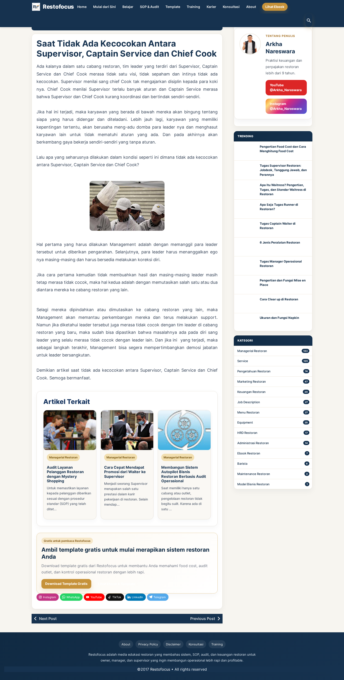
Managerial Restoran (252, 351)
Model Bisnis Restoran (253, 484)
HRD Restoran (247, 433)
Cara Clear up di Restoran (279, 299)
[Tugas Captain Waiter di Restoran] (247, 227)
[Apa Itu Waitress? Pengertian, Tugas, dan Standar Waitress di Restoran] (247, 189)
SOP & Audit (149, 7)
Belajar (127, 7)
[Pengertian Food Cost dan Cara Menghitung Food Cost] (247, 151)
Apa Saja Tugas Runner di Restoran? (279, 207)
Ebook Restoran (248, 453)
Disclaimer (173, 644)
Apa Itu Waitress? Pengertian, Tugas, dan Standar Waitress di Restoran (283, 189)
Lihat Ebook (274, 7)
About (251, 7)
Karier (211, 7)
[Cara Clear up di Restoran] (247, 303)
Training (193, 7)
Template (172, 7)
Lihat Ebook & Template (116, 584)
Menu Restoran (248, 412)
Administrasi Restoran (253, 443)
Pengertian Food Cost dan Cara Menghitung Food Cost (283, 149)
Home (82, 7)
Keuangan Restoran (251, 392)
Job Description (248, 402)
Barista (242, 463)
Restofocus (160, 669)
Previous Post (202, 618)
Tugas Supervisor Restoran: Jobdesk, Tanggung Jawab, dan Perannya (283, 170)
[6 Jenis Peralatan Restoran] (247, 246)
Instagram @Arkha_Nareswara (286, 106)
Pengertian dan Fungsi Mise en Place (283, 282)
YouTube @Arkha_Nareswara (286, 87)
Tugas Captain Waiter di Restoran (278, 226)
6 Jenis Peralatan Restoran (280, 242)
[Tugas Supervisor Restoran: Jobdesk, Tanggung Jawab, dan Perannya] (247, 169)
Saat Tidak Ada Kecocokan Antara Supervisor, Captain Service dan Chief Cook (127, 48)
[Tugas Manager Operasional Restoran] (247, 265)
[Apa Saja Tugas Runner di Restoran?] (247, 209)
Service (242, 361)
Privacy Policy (148, 644)
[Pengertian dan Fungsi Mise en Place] (247, 284)
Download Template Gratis (66, 584)
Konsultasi (231, 7)
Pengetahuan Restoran (254, 371)
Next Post (48, 618)
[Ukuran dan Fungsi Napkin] (247, 322)
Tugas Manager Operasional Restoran (281, 263)
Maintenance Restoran (253, 474)
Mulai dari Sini (104, 7)
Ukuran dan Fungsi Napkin (279, 318)
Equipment (245, 422)
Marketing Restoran (251, 381)
